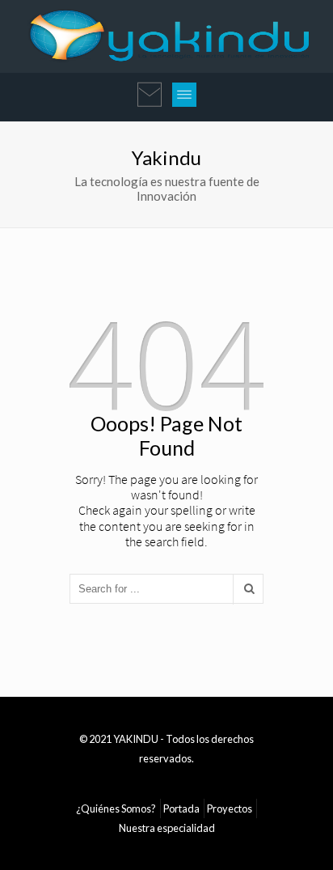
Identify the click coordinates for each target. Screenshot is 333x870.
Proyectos (229, 808)
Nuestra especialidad (167, 827)
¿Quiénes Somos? (116, 808)
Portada (181, 808)
